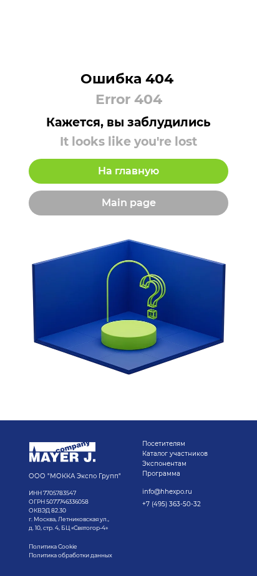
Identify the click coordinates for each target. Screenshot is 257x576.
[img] (62, 452)
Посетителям (163, 444)
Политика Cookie (53, 546)
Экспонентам (164, 464)
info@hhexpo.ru (167, 492)
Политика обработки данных (71, 555)
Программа (161, 474)
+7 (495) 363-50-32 (171, 504)
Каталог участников (175, 454)
